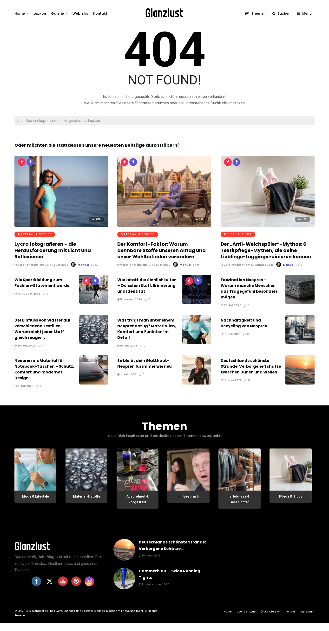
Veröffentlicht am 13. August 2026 (248, 265)
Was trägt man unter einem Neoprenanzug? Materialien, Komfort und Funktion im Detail (146, 328)
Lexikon (39, 13)
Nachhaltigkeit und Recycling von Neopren (244, 323)
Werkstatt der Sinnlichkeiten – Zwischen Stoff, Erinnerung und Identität (147, 285)
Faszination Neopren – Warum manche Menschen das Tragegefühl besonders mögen (249, 288)
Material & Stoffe (35, 234)
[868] (61, 225)
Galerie (57, 13)
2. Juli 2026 (127, 374)
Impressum (307, 611)
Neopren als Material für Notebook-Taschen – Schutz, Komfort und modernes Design (44, 369)
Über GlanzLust (246, 611)
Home (19, 13)
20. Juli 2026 (26, 345)
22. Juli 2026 (232, 305)
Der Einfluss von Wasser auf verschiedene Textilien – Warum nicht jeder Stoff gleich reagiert (42, 328)
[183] (268, 225)
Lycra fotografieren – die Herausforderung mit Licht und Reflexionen (52, 250)
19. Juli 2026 (128, 345)
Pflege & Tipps (238, 234)
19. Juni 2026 (232, 380)
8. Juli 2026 (25, 386)
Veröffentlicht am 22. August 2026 (42, 265)
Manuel (83, 265)
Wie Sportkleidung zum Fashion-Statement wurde (41, 282)
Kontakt (100, 13)
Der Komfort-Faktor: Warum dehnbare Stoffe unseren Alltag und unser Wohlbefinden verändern (161, 250)
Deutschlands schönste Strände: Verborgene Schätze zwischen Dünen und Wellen (251, 366)
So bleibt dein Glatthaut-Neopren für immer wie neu (144, 363)
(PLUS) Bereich (271, 611)
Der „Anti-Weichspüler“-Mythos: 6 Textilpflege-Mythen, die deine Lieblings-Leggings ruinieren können (266, 250)
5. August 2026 (130, 299)
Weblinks (80, 13)
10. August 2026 (28, 294)
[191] (164, 225)
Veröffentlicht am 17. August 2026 (144, 265)
